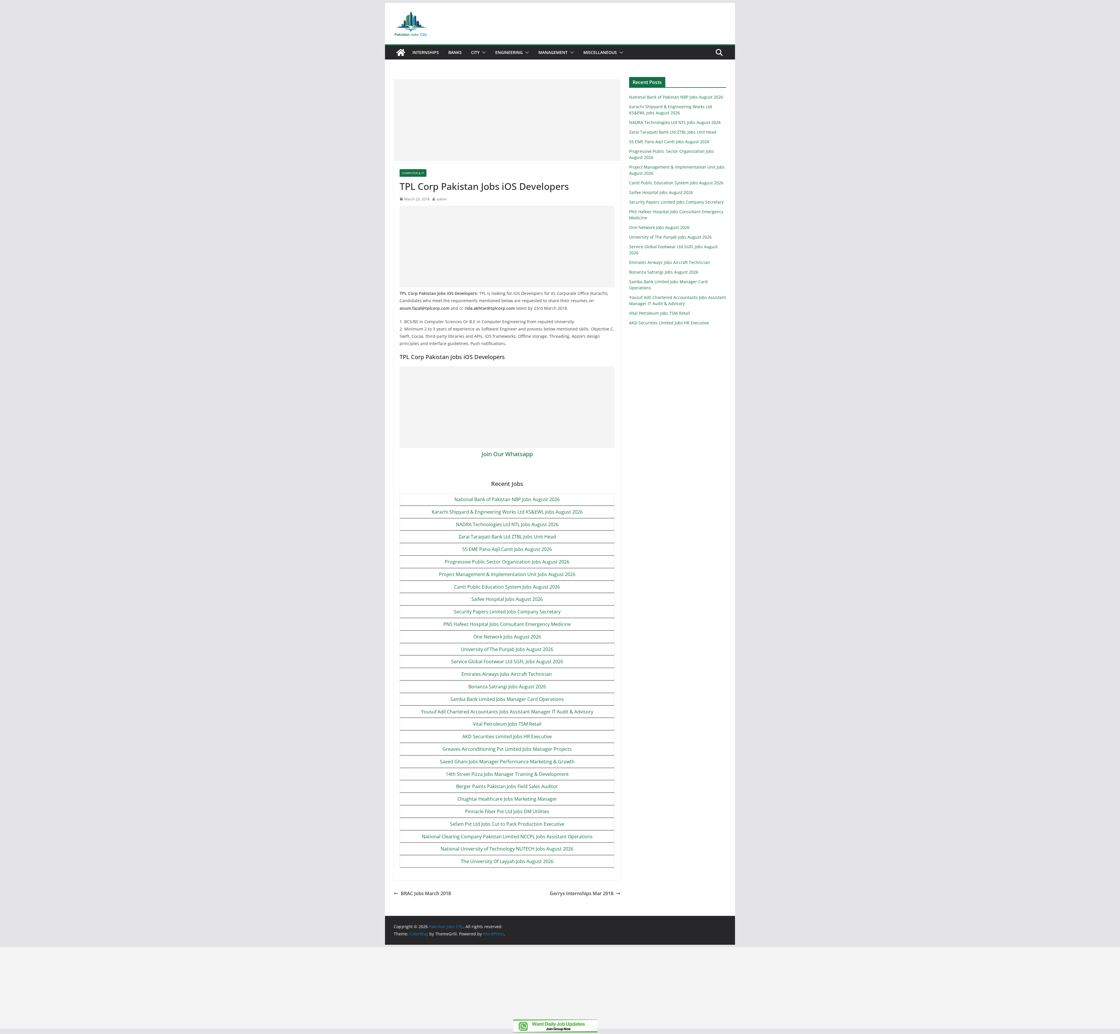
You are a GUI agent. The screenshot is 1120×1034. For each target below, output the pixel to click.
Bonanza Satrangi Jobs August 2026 (507, 686)
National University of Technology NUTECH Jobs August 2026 (507, 849)
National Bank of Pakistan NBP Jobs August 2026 (507, 499)
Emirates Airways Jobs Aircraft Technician (507, 674)
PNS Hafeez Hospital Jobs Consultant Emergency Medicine (507, 624)
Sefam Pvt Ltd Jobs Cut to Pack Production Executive (507, 824)
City (475, 52)
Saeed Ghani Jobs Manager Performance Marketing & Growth (507, 761)
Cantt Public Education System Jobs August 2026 (507, 587)
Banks (455, 52)
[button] (483, 52)
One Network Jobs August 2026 (507, 637)
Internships (425, 52)
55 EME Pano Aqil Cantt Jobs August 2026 (507, 549)
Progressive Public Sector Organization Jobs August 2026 (507, 562)
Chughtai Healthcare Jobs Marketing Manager (507, 799)
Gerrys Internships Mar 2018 (581, 893)
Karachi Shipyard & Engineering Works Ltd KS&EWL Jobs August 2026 (507, 512)
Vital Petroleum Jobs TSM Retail (507, 724)
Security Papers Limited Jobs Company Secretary (507, 611)
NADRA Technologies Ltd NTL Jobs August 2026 (507, 524)
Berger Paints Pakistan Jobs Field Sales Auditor (507, 786)
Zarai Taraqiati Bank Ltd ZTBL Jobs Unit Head (507, 536)
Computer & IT (413, 173)
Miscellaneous (600, 52)
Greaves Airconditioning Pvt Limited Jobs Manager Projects (507, 749)
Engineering (509, 52)
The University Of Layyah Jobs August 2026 (507, 861)
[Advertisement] (507, 120)
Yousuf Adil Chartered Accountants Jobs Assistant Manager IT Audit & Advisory (507, 711)
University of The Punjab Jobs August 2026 (507, 649)
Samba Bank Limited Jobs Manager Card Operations (507, 699)
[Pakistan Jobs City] (401, 53)
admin (442, 199)
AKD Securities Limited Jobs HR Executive (507, 736)
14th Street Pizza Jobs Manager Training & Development (507, 774)
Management (553, 52)
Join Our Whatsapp (507, 454)
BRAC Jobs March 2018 (426, 893)
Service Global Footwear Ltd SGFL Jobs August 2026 (507, 661)
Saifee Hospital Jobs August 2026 (507, 599)
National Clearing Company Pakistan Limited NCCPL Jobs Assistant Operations (507, 836)
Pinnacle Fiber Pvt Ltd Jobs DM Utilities (507, 811)
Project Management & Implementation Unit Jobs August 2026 (507, 574)
